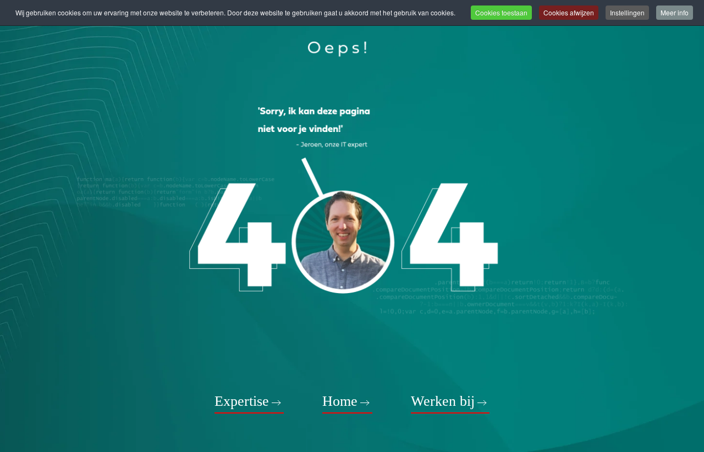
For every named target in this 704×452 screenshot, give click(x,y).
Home (340, 401)
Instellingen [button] (627, 12)
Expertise (242, 401)
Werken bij (443, 401)
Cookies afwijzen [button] (568, 12)
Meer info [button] (675, 12)
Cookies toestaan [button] (501, 12)
